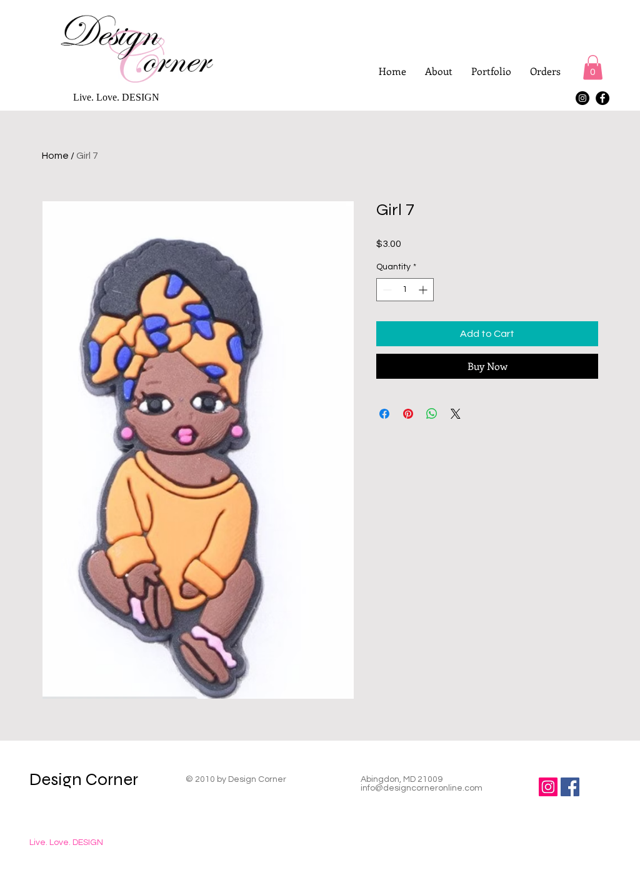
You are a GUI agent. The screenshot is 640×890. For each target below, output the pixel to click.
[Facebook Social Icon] (570, 787)
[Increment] (424, 290)
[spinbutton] (405, 290)
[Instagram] (582, 98)
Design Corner (83, 779)
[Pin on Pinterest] (408, 413)
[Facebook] (602, 98)
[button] (592, 67)
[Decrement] (386, 290)
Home (55, 156)
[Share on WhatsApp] (431, 413)
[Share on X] (455, 413)
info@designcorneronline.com (421, 788)
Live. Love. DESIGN (66, 842)
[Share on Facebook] (384, 413)
